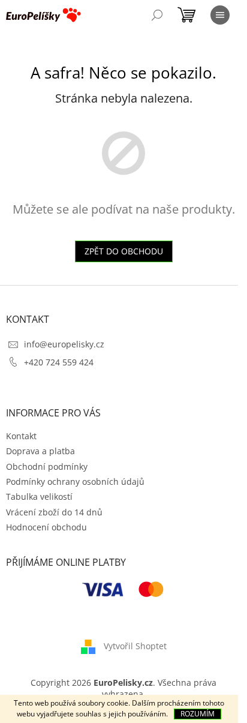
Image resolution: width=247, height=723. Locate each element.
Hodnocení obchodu (46, 527)
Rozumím (197, 714)
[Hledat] (157, 15)
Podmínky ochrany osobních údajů (75, 481)
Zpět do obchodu (124, 251)
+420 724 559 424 (59, 362)
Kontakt (21, 436)
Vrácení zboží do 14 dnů (54, 512)
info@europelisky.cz (64, 344)
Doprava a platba (40, 451)
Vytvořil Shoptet (135, 646)
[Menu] (220, 15)
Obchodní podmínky (47, 466)
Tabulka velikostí (39, 496)
